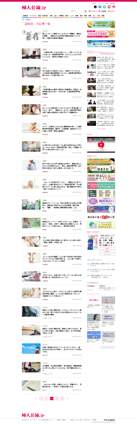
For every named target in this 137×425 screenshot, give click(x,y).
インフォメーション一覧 (107, 347)
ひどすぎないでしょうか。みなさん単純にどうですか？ (102, 270)
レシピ (72, 15)
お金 (55, 15)
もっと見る (101, 128)
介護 (51, 15)
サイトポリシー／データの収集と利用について (41, 419)
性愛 (85, 15)
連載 (103, 15)
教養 (90, 15)
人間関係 (61, 15)
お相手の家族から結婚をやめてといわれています (102, 264)
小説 (98, 15)
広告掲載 (94, 419)
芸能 (39, 15)
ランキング (33, 15)
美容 (81, 15)
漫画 (66, 15)
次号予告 (107, 251)
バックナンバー (107, 254)
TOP (23, 19)
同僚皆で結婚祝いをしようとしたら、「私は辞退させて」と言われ (101, 276)
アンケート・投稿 (103, 3)
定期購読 (112, 3)
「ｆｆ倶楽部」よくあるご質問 (74, 419)
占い (94, 15)
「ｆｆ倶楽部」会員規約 (60, 419)
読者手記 (45, 15)
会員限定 (25, 15)
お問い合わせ (87, 419)
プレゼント (94, 11)
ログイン (112, 11)
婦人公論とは (25, 419)
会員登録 (103, 11)
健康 (76, 15)
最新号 (94, 3)
